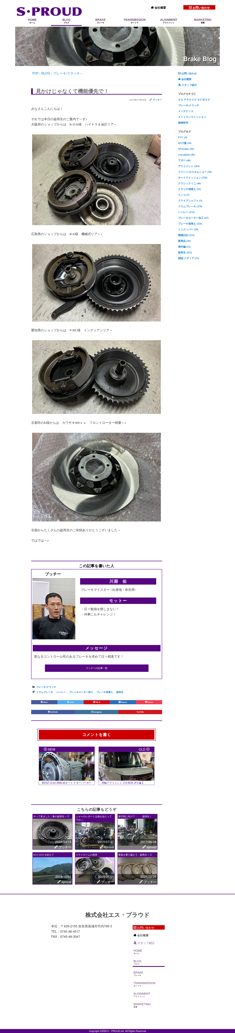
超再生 (119, 692)
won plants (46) (186, 154)
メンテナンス (185, 111)
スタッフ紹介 (189, 85)
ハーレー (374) (186, 212)
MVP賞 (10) (184, 143)
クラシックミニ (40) (189, 183)
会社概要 (160, 7)
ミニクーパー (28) (188, 229)
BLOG (66, 21)
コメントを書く (96, 734)
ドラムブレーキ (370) (190, 206)
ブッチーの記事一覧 (96, 668)
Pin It (97, 702)
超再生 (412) (185, 252)
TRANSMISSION (135, 21)
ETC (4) (182, 137)
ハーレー (61, 692)
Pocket (150, 702)
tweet (71, 702)
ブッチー (157, 100)
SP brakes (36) (186, 149)
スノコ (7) (183, 195)
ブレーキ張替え (104, 692)
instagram (97, 712)
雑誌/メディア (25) (188, 258)
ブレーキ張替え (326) (190, 223)
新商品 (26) (184, 241)
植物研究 (183, 122)
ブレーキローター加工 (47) (193, 218)
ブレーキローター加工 (81, 692)
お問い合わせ (201, 7)
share (45, 702)
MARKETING (203, 21)
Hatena (124, 702)
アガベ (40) (184, 160)
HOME (32, 21)
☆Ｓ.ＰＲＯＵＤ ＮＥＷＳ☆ (194, 99)
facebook (54, 712)
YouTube (140, 712)
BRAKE (100, 21)
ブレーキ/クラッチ (66, 73)
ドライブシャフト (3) (190, 200)
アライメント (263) (189, 166)
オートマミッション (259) (192, 177)
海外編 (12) (184, 246)
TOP (35, 73)
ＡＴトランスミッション (192, 117)
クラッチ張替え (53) (189, 189)
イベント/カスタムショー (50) (195, 172)
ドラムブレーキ (44, 692)
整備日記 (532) (186, 235)
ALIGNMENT (168, 21)
